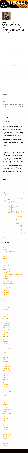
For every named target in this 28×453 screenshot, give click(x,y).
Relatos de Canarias (7, 290)
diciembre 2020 (6, 429)
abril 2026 (5, 314)
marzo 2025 (5, 338)
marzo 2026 (6, 316)
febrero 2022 (6, 404)
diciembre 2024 (6, 343)
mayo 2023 (5, 377)
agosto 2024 (6, 350)
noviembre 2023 (6, 366)
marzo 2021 (5, 423)
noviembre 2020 (6, 431)
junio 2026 (5, 311)
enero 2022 (5, 406)
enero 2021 (5, 427)
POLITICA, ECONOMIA (8, 287)
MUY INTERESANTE (7, 281)
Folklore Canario (7, 265)
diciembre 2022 (6, 386)
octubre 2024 (6, 346)
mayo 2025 (5, 334)
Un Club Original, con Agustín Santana (11, 296)
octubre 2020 (6, 432)
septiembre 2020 (7, 434)
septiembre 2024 (7, 348)
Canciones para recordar (8, 251)
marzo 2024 (6, 359)
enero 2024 (5, 363)
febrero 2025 (6, 339)
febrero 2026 (6, 318)
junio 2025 (5, 332)
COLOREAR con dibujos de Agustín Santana (12, 254)
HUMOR (5, 272)
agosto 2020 (6, 436)
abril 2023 (5, 379)
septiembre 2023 (7, 370)
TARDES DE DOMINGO (8, 292)
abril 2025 (5, 336)
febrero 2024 (6, 361)
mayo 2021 (5, 420)
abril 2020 (5, 443)
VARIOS (5, 299)
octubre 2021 (6, 411)
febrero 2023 (6, 382)
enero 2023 (5, 384)
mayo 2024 (5, 355)
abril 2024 (5, 357)
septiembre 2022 (7, 391)
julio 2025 (5, 330)
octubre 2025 (6, 325)
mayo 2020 (5, 441)
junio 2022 (5, 397)
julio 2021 (5, 416)
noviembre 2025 (6, 323)
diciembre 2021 (6, 407)
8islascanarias (6, 246)
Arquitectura (6, 249)
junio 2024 (5, 354)
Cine (4, 253)
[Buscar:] (14, 184)
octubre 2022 (6, 389)
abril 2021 (5, 422)
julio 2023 (5, 373)
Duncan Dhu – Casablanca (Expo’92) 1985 (22, 214)
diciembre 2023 (6, 364)
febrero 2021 (6, 425)
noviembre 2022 (6, 388)
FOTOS (4, 267)
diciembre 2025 (6, 321)
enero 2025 (5, 341)
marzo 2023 (5, 380)
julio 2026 (5, 309)
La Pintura (5, 276)
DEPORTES (5, 256)
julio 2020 (5, 438)
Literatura (5, 278)
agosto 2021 (6, 415)
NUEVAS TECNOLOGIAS (8, 283)
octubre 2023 (6, 368)
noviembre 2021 (6, 409)
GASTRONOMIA (6, 269)
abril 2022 (5, 400)
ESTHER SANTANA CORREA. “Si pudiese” (13, 67)
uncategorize (6, 297)
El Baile (5, 258)
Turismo (5, 294)
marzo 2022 (5, 402)
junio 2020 (5, 440)
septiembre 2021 (7, 413)
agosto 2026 (6, 307)
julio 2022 (5, 395)
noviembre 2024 (6, 345)
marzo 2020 (6, 445)
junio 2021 (5, 418)
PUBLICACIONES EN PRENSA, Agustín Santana (13, 288)
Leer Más (5, 175)
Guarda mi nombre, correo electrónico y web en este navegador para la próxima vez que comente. (14, 105)
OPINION (5, 285)
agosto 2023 (6, 372)
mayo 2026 (5, 312)
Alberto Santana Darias (8, 247)
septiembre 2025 (7, 327)
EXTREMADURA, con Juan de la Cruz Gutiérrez (13, 263)
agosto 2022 (6, 393)
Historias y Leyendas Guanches (10, 271)
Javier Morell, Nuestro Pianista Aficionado (12, 274)
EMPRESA (5, 260)
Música (5, 62)
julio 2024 (5, 352)
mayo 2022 (5, 398)
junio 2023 (5, 375)
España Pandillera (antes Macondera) (11, 262)
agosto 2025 (6, 329)
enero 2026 (5, 320)
